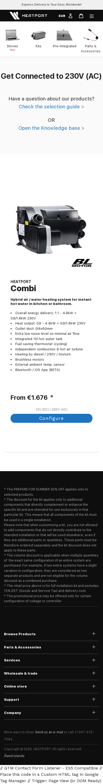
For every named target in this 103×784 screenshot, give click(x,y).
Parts (89, 46)
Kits (38, 46)
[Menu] (91, 15)
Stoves (12, 46)
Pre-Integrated (64, 46)
